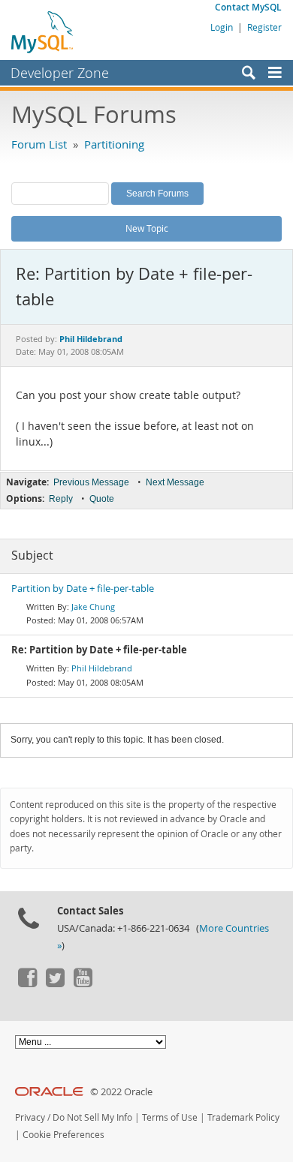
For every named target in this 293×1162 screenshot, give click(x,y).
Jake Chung (93, 606)
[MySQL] (43, 31)
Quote (101, 499)
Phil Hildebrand (101, 668)
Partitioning (114, 144)
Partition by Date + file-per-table (82, 588)
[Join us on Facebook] (27, 983)
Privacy (30, 1117)
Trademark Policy (243, 1117)
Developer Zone (60, 73)
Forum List (39, 144)
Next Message (175, 482)
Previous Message (91, 482)
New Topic (146, 228)
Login (221, 27)
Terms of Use (170, 1117)
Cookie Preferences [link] (63, 1134)
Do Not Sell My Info (92, 1117)
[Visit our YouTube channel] (83, 983)
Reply (61, 499)
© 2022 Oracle (121, 1091)
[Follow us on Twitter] (55, 983)
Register (264, 27)
